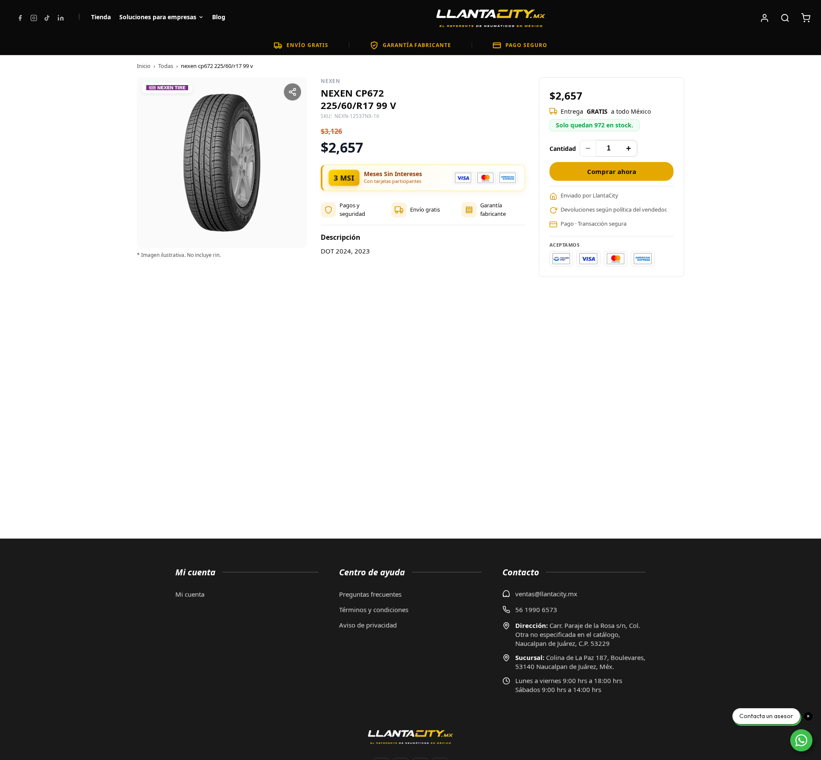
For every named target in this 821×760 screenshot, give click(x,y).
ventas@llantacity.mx (546, 593)
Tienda (101, 17)
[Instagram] (33, 18)
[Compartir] (292, 91)
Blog (218, 17)
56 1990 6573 (536, 609)
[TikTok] (47, 18)
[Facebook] (20, 18)
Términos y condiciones (373, 609)
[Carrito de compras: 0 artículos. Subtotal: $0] (805, 18)
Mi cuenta (189, 594)
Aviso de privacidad (368, 625)
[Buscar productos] (785, 18)
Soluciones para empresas (157, 17)
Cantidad (562, 148)
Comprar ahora (611, 171)
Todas (165, 66)
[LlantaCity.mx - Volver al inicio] (491, 18)
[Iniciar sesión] (764, 18)
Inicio (144, 66)
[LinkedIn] (60, 18)
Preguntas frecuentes (370, 594)
